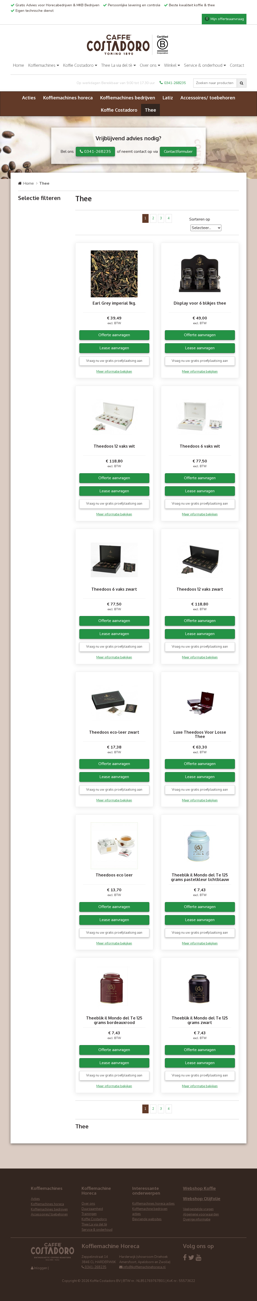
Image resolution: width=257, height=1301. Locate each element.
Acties (29, 97)
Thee (150, 110)
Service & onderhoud (203, 65)
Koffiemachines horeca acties (153, 1203)
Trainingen (89, 1214)
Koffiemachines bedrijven (127, 97)
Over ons (148, 65)
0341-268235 (175, 83)
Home (18, 65)
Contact (237, 65)
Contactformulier (178, 151)
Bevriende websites (147, 1219)
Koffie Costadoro (78, 65)
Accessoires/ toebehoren (207, 97)
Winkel (170, 65)
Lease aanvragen (114, 348)
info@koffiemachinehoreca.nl (144, 1267)
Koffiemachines (41, 65)
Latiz (168, 97)
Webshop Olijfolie (201, 1198)
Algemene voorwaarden (201, 1214)
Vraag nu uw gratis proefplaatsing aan (114, 361)
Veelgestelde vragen (198, 1209)
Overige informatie (196, 1219)
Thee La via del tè (116, 65)
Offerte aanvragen (114, 335)
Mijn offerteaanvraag (225, 19)
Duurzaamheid (92, 1209)
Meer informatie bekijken (114, 371)
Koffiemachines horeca (68, 97)
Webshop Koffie (199, 1188)
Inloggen (40, 1268)
